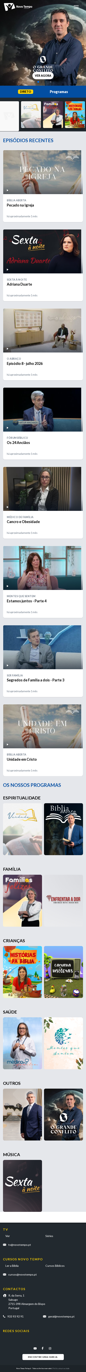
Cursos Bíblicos (55, 1265)
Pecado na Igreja (20, 205)
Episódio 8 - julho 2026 (25, 363)
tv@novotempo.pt (19, 1244)
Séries (49, 1236)
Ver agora (43, 75)
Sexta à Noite (17, 279)
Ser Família (15, 675)
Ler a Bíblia (12, 1265)
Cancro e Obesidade (23, 521)
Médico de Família (20, 517)
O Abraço (14, 358)
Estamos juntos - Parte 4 (26, 601)
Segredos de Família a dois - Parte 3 (35, 680)
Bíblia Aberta (16, 200)
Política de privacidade (61, 1368)
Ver (7, 1236)
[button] (38, 82)
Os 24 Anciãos (18, 442)
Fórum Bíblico (17, 437)
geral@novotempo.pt (61, 1316)
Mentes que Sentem (21, 596)
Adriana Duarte (19, 284)
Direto (25, 91)
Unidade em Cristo (22, 759)
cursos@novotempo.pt (22, 1274)
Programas (59, 91)
